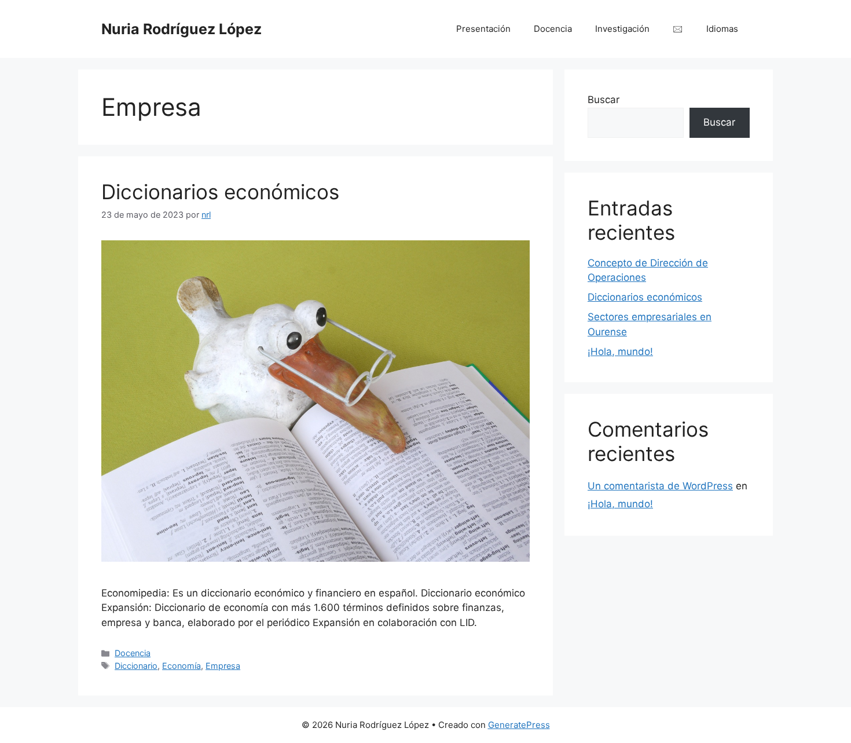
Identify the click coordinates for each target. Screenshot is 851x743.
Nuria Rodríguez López (181, 29)
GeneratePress (519, 724)
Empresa (223, 666)
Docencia (553, 28)
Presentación (483, 28)
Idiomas (722, 28)
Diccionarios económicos (220, 192)
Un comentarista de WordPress (660, 486)
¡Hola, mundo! (620, 351)
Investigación (622, 28)
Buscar (603, 99)
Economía (181, 666)
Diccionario (136, 666)
